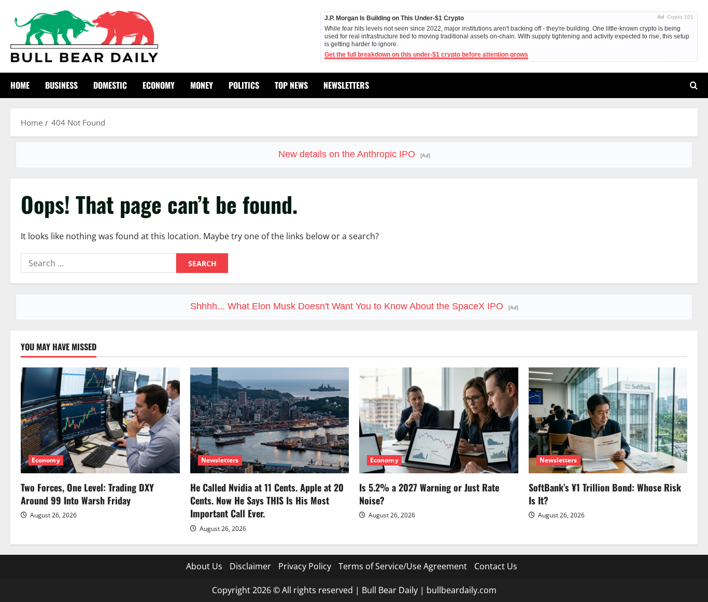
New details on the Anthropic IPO (354, 154)
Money (201, 85)
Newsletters (346, 85)
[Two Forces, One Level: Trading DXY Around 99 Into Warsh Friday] (100, 420)
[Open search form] (694, 85)
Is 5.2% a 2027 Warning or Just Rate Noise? (429, 494)
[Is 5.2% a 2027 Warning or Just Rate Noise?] (438, 420)
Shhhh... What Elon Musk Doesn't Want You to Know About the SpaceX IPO (354, 306)
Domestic (110, 85)
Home (20, 85)
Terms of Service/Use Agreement (402, 566)
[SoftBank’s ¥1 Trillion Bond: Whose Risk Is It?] (608, 420)
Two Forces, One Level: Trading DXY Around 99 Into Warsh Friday (87, 494)
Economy (159, 85)
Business (61, 85)
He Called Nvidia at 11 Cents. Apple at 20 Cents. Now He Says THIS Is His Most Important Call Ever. (267, 500)
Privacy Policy (304, 566)
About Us (204, 566)
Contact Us (495, 566)
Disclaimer (250, 566)
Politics (244, 85)
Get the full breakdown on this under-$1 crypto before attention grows (426, 54)
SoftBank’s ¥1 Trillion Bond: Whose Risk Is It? (605, 494)
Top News (291, 85)
